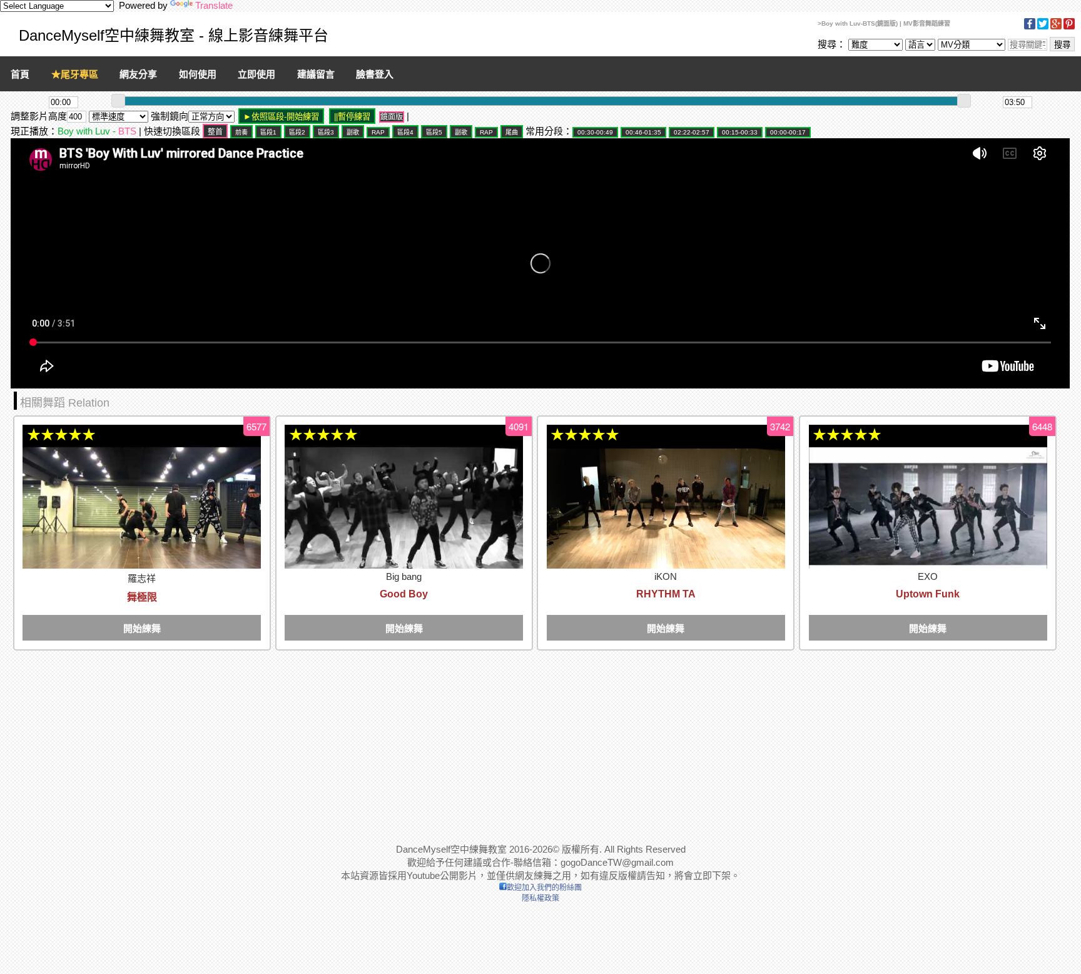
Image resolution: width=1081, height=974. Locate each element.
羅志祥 (142, 578)
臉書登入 (374, 74)
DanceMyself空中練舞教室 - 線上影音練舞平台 (173, 35)
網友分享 (138, 74)
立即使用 (256, 74)
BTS (127, 131)
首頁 (20, 74)
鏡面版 (391, 117)
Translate (214, 5)
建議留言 (316, 74)
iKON (665, 576)
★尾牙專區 (74, 74)
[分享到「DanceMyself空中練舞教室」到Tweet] (1042, 27)
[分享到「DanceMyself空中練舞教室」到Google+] (1056, 27)
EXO (928, 576)
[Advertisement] (386, 740)
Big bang (404, 576)
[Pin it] (1069, 27)
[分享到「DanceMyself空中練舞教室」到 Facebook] (1029, 27)
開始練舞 (142, 628)
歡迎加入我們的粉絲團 (544, 887)
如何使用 (197, 74)
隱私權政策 (540, 898)
